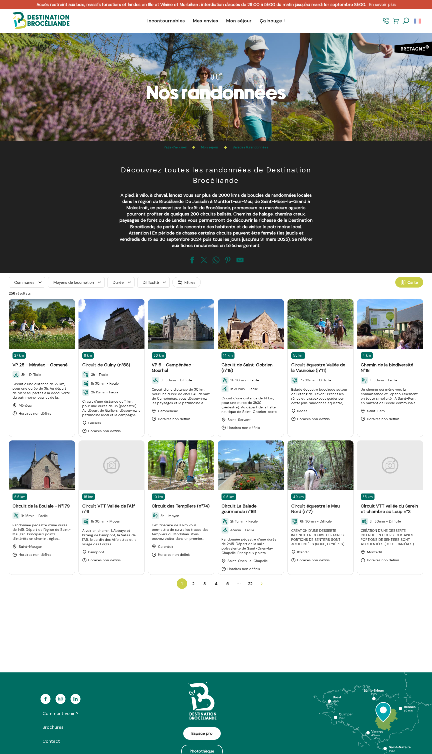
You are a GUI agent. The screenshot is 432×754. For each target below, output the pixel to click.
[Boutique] (396, 23)
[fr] (417, 21)
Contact (51, 741)
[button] (406, 21)
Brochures (53, 727)
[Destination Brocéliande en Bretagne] (37, 21)
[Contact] (386, 23)
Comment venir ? (60, 713)
